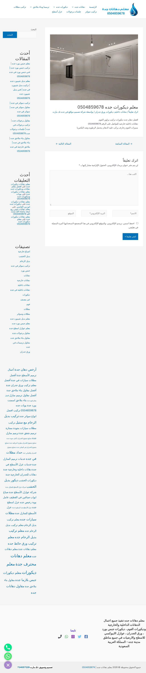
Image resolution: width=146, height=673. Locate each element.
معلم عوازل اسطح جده (19, 328)
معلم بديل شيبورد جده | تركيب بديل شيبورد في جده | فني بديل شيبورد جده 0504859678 (20, 89)
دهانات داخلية (121, 112)
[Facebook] (86, 636)
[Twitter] (79, 636)
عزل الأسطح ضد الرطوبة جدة (22, 508)
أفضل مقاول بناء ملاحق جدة (21, 390)
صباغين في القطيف (19, 497)
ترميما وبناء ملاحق (41, 7)
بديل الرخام (25, 261)
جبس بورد (25, 270)
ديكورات (109, 112)
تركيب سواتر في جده (20, 265)
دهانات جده (80, 7)
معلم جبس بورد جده (21, 323)
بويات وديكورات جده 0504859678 (23, 196)
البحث (33, 29)
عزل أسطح (57, 11)
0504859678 (88, 667)
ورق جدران (100, 112)
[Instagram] (73, 636)
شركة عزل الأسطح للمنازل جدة (15, 487)
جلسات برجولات (73, 11)
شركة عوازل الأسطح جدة (22, 492)
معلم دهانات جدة (27, 549)
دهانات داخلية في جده (20, 289)
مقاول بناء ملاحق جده (20, 338)
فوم (28, 304)
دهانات (27, 275)
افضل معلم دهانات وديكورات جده (20, 187)
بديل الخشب (24, 256)
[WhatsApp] (66, 636)
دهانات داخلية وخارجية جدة (17, 469)
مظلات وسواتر (23, 314)
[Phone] (60, 636)
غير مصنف (25, 299)
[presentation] (73, 7)
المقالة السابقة (123, 143)
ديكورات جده (62, 7)
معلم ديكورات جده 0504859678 (23, 221)
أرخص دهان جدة (25, 369)
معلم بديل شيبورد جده (20, 318)
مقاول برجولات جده (21, 333)
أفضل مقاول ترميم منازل (22, 395)
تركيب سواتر (91, 11)
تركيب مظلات (20, 7)
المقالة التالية (63, 143)
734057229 (23, 667)
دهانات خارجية (23, 280)
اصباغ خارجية (24, 251)
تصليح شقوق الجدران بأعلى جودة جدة (19, 438)
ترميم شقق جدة (27, 433)
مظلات (27, 309)
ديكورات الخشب (27, 480)
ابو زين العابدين (23, 206)
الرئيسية (93, 7)
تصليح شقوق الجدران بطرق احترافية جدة (22, 443)
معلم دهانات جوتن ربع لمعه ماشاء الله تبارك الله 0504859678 (20, 211)
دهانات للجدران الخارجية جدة (21, 474)
